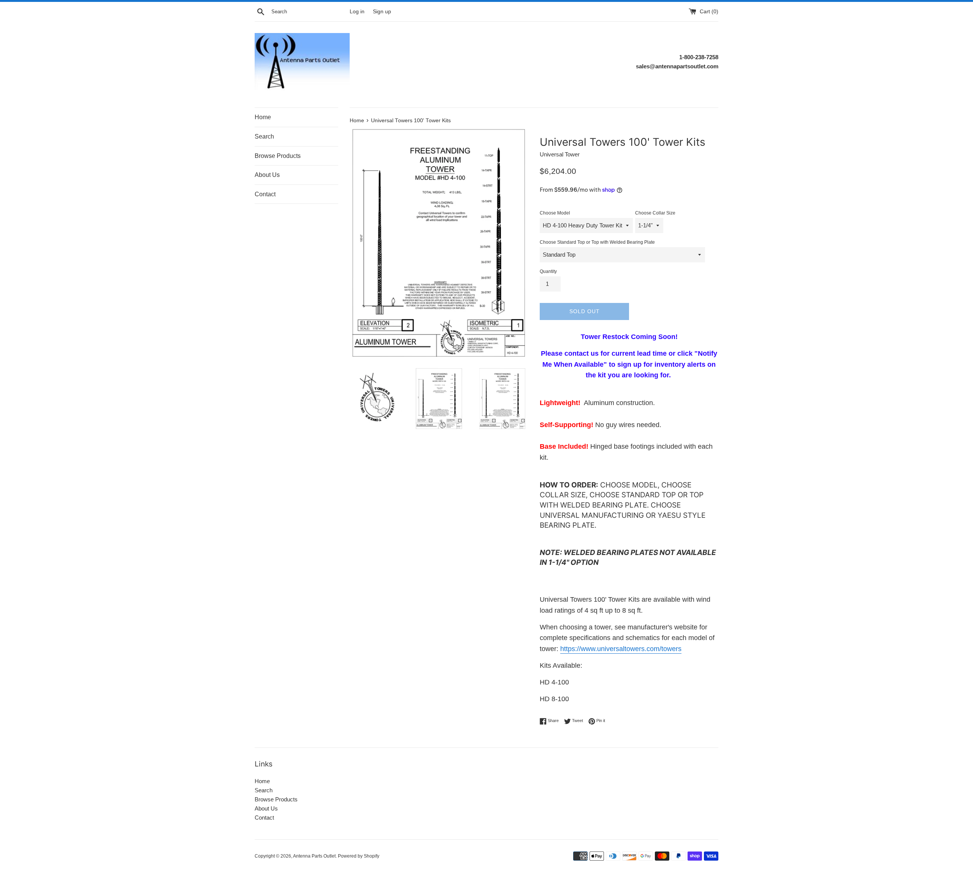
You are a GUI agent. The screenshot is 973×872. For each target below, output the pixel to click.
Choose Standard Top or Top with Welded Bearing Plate (597, 242)
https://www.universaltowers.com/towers (620, 649)
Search (264, 136)
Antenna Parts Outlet (314, 856)
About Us (267, 175)
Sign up (382, 11)
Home (263, 117)
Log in (357, 11)
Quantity (548, 271)
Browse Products (278, 156)
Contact (265, 194)
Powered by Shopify (358, 856)
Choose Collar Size (655, 213)
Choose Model (555, 213)
